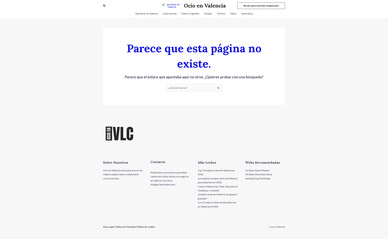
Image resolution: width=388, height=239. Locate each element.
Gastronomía (169, 13)
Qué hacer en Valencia (146, 13)
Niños (233, 13)
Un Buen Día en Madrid (257, 170)
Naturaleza (247, 13)
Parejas (208, 13)
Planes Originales (190, 13)
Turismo (221, 13)
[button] (104, 6)
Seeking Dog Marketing (257, 178)
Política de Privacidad (125, 226)
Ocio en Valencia (205, 5)
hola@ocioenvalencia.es (163, 184)
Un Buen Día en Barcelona (258, 174)
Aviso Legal (108, 226)
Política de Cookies (146, 226)
